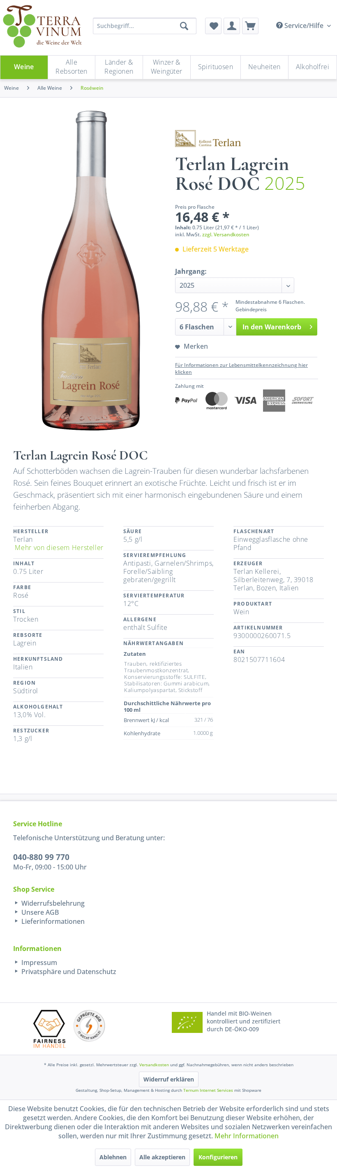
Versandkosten (154, 1064)
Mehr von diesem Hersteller (59, 547)
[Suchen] (184, 26)
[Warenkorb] (250, 26)
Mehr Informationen (247, 1135)
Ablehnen (113, 1157)
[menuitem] (213, 26)
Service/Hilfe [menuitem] (304, 25)
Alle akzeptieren (162, 1157)
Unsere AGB (39, 912)
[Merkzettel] (213, 26)
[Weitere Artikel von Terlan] (208, 138)
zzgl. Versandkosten (225, 234)
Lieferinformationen (52, 921)
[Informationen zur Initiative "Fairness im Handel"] (49, 1029)
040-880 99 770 (41, 856)
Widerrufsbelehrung (52, 903)
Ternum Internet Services (208, 1090)
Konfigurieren (218, 1157)
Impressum (38, 962)
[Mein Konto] (232, 26)
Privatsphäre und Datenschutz (68, 971)
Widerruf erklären (168, 1079)
